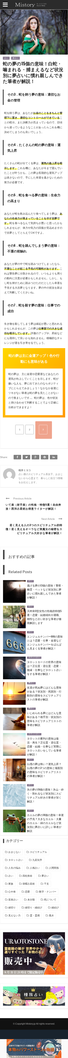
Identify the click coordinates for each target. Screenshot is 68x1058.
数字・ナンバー (47, 891)
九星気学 (37, 860)
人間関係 (54, 867)
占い (6, 58)
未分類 (31, 899)
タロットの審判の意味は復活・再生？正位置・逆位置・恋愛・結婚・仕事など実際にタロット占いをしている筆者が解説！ (44, 746)
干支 (46, 883)
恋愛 (27, 891)
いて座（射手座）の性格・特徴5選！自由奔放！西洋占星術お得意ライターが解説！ (33, 506)
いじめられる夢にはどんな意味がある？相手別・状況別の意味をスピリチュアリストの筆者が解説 (44, 719)
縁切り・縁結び (33, 907)
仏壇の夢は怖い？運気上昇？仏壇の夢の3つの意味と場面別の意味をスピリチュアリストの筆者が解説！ (45, 770)
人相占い (35, 867)
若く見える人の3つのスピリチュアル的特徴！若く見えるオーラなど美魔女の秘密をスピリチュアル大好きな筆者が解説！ (34, 529)
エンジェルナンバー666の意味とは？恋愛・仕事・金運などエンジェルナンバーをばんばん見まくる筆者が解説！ (45, 642)
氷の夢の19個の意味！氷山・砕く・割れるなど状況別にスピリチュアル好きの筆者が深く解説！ (45, 795)
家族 (10, 883)
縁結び (55, 907)
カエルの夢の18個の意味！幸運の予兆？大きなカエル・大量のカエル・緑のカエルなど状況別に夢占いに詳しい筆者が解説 (45, 823)
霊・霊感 (35, 915)
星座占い (13, 899)
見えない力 (14, 915)
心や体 (12, 891)
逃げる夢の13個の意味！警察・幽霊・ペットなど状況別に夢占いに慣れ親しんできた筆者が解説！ (45, 591)
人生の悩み (14, 867)
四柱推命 (27, 875)
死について (50, 899)
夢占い (15, 58)
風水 (51, 915)
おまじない (14, 852)
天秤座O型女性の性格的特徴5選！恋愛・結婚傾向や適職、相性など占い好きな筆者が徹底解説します (44, 617)
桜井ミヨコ (25, 470)
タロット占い (34, 657)
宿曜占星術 (28, 883)
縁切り (12, 907)
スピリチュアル (38, 852)
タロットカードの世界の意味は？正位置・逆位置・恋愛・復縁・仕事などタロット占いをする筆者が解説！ (44, 668)
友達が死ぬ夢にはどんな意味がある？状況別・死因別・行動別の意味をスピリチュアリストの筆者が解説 (44, 693)
